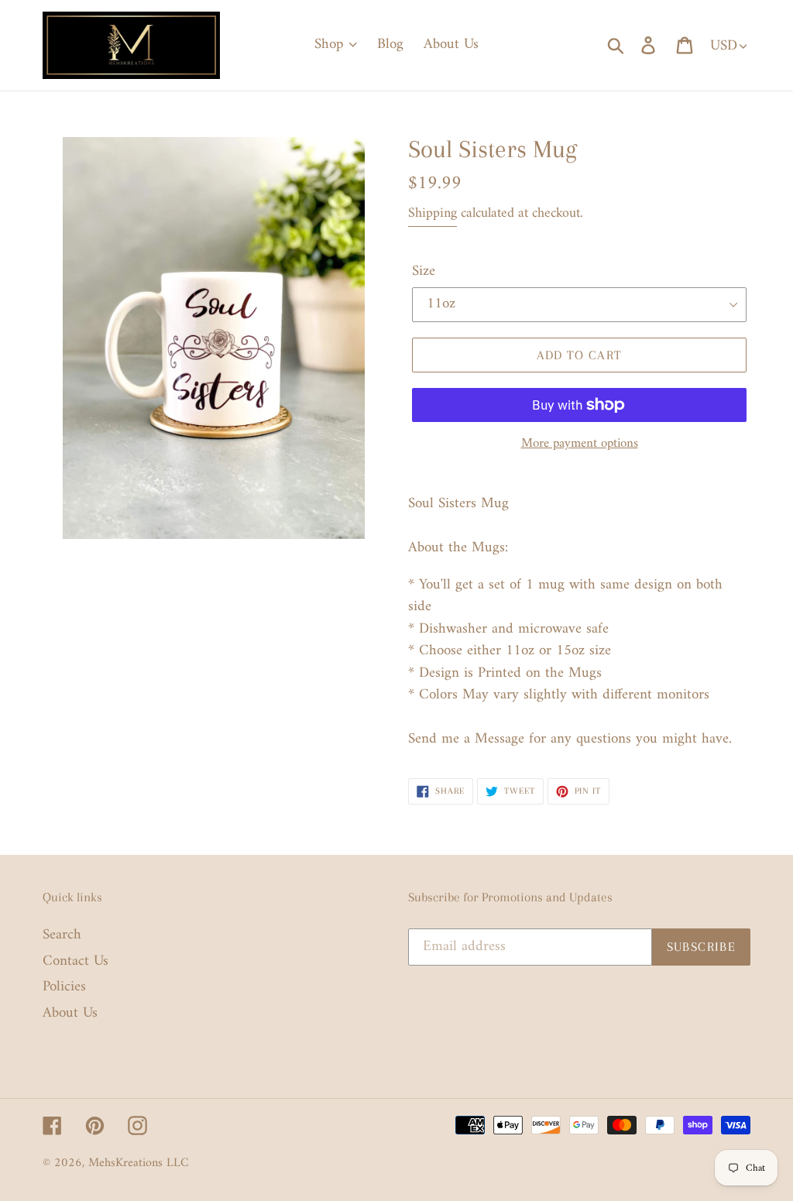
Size (423, 272)
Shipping (432, 213)
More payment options (579, 444)
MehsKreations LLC (138, 1163)
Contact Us (75, 961)
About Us (70, 1013)
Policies (64, 987)
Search (62, 935)
